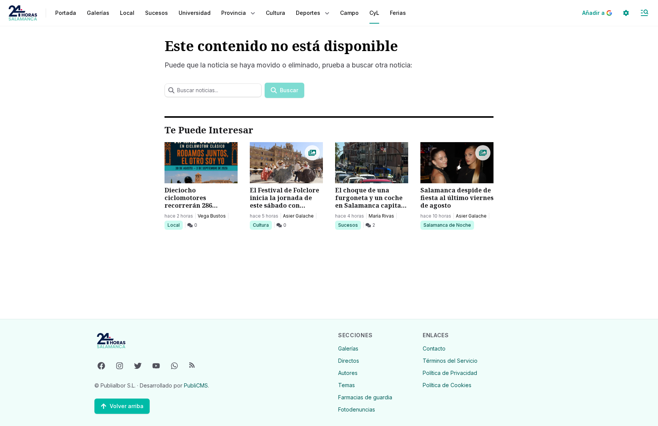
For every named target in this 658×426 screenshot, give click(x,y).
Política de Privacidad (450, 373)
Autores (348, 373)
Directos (348, 360)
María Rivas (381, 216)
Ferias (398, 13)
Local (175, 225)
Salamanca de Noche (447, 225)
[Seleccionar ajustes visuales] (626, 13)
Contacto (434, 348)
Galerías (98, 13)
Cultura (262, 225)
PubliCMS (196, 385)
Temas (346, 385)
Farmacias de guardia (365, 397)
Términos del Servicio (450, 360)
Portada (65, 13)
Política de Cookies (447, 385)
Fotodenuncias (356, 409)
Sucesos (349, 225)
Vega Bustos (212, 216)
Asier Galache (298, 216)
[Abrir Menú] (644, 13)
